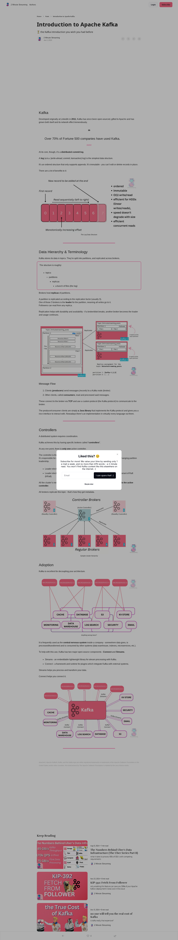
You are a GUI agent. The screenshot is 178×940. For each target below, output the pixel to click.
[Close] (117, 454)
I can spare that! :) (105, 475)
